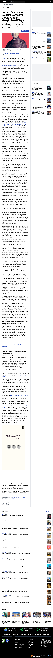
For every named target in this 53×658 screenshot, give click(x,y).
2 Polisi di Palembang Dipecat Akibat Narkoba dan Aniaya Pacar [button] (15, 540)
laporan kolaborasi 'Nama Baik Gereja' (19, 395)
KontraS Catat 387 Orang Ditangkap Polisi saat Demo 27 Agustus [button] (15, 602)
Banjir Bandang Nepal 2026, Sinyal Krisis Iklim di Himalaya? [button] (38, 41)
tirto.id (3, 58)
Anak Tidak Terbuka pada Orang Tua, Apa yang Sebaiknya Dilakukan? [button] (39, 107)
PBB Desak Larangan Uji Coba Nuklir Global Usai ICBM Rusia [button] (47, 620)
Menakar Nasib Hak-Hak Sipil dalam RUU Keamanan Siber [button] (38, 113)
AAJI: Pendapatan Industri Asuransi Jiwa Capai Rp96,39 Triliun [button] (15, 578)
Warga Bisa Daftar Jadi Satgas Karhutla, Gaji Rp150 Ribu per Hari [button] (15, 591)
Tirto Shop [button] (30, 648)
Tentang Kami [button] (17, 639)
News (7, 4)
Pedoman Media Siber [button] (19, 644)
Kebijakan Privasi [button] (31, 641)
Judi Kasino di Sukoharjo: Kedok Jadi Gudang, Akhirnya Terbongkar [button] (39, 47)
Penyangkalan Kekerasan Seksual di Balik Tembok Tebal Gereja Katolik (15, 345)
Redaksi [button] (16, 642)
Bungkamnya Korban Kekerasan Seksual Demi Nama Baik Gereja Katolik (14, 124)
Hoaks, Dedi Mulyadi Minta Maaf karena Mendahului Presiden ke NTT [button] (39, 53)
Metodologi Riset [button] (18, 645)
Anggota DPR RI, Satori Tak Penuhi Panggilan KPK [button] (12, 515)
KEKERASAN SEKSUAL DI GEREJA (19, 497)
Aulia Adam (4, 30)
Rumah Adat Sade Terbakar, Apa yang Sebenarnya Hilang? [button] (39, 34)
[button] (5, 1)
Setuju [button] (49, 655)
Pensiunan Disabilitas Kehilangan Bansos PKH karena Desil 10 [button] (6, 621)
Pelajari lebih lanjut (37, 656)
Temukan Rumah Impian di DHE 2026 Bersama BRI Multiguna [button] (16, 620)
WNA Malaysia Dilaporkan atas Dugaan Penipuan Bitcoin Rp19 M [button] (15, 585)
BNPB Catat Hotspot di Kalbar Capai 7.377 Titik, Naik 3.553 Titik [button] (15, 596)
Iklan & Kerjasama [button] (18, 647)
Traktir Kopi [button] (25, 30)
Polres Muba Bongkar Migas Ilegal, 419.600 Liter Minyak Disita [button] (15, 547)
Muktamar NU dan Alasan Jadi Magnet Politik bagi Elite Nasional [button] (37, 88)
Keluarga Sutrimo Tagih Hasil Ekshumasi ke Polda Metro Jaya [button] (14, 559)
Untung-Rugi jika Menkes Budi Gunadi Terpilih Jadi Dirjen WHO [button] (39, 100)
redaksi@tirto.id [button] (43, 645)
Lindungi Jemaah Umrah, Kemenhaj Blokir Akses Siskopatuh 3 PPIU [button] (16, 553)
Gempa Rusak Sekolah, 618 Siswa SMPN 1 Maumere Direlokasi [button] (15, 528)
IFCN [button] (29, 647)
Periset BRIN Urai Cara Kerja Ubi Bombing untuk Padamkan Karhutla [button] (37, 94)
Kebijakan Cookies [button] (31, 642)
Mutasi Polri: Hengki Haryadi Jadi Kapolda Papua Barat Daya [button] (36, 620)
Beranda (3, 4)
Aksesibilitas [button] (30, 639)
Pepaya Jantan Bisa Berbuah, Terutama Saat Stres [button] (38, 59)
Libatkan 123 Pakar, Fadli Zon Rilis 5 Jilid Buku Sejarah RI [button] (14, 566)
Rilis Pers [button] (16, 648)
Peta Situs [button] (30, 645)
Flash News (11, 4)
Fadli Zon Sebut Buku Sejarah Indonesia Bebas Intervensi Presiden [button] (16, 572)
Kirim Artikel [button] (30, 644)
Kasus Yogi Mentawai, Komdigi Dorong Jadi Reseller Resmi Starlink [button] (26, 621)
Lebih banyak (48, 511)
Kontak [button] (16, 641)
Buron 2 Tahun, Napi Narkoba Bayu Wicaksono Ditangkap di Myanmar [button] (16, 522)
